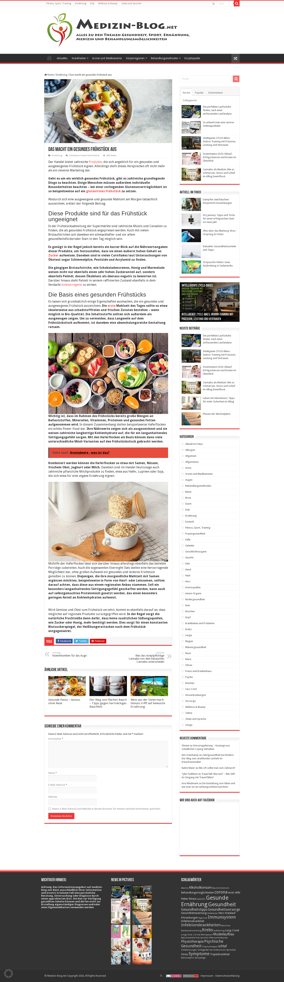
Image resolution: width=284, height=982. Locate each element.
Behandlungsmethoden (164, 58)
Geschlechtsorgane (196, 551)
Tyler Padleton (190, 773)
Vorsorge (190, 701)
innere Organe (193, 593)
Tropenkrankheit (220, 954)
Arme (188, 467)
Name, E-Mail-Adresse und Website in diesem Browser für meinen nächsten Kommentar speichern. (106, 808)
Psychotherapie (210, 946)
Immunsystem (222, 917)
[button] (8, 973)
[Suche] (237, 3)
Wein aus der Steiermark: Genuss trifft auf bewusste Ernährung (148, 703)
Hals (187, 563)
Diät (92, 3)
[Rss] (213, 3)
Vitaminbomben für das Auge (69, 654)
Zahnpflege (200, 958)
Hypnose (203, 918)
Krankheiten (79, 58)
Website (52, 796)
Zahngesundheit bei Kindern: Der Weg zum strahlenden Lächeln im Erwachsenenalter (208, 758)
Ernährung (80, 3)
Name (52, 772)
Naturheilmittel (188, 937)
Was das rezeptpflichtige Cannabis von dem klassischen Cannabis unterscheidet (146, 657)
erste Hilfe (234, 892)
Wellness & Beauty (107, 3)
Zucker (53, 255)
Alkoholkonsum (200, 887)
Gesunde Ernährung (205, 901)
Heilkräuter (212, 913)
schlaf (222, 946)
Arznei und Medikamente (107, 58)
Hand (188, 569)
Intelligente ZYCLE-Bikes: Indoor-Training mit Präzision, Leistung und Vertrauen (219, 141)
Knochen (190, 611)
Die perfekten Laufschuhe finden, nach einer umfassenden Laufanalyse (217, 110)
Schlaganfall (203, 950)
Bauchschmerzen (220, 888)
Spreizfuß (231, 950)
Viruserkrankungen (195, 695)
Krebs (188, 629)
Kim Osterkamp (190, 755)
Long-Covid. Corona (190, 934)
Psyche (189, 677)
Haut (187, 575)
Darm (188, 503)
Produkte (95, 162)
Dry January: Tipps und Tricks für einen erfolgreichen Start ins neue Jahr (219, 218)
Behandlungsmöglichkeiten (197, 892)
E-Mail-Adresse (57, 784)
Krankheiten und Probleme (199, 623)
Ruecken (189, 683)
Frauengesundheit (195, 533)
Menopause (207, 934)
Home (50, 74)
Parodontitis (202, 937)
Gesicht (189, 557)
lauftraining (218, 930)
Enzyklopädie (192, 58)
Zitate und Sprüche (131, 3)
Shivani (185, 745)
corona (221, 891)
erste (112, 306)
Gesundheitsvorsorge (224, 909)
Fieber (184, 898)
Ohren (188, 665)
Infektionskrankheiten (201, 925)
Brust (188, 497)
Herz (187, 581)
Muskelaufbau (223, 934)
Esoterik (189, 521)
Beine (188, 491)
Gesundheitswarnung (194, 913)
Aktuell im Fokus (194, 444)
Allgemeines (192, 461)
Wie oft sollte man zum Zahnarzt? (217, 767)
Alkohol (184, 888)
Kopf (188, 617)
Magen (189, 641)
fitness (192, 898)
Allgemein (190, 455)
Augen (188, 479)
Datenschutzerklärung (227, 975)
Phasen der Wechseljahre (216, 413)
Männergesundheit (195, 647)
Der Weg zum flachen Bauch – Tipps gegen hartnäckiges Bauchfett (108, 703)
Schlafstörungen (189, 950)
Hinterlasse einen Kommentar (84, 155)
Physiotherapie (192, 941)
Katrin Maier (188, 767)
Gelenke (189, 545)
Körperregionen (135, 58)
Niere (188, 659)
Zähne (188, 712)
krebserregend (71, 285)
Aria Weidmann (190, 783)
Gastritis (201, 899)
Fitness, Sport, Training (58, 3)
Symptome (199, 953)
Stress (184, 954)
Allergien (190, 449)
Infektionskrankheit (192, 921)
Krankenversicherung (191, 930)
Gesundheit (222, 904)
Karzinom (225, 925)
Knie (187, 605)
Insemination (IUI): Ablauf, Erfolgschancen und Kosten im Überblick (219, 157)
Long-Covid (232, 930)
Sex (211, 950)
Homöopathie (193, 587)
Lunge (188, 635)
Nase (188, 653)
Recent (186, 92)
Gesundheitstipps (194, 909)
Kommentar (55, 738)
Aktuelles (62, 58)
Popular (199, 92)
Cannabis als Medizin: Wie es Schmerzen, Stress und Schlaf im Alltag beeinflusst (219, 173)
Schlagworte (190, 100)
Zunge (188, 724)
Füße (187, 539)
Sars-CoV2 (191, 689)
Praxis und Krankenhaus (198, 671)
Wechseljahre (187, 958)
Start (49, 58)
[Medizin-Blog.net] (119, 29)
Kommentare (215, 92)
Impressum (207, 975)
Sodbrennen (219, 950)
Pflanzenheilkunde (218, 937)
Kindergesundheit (195, 599)
